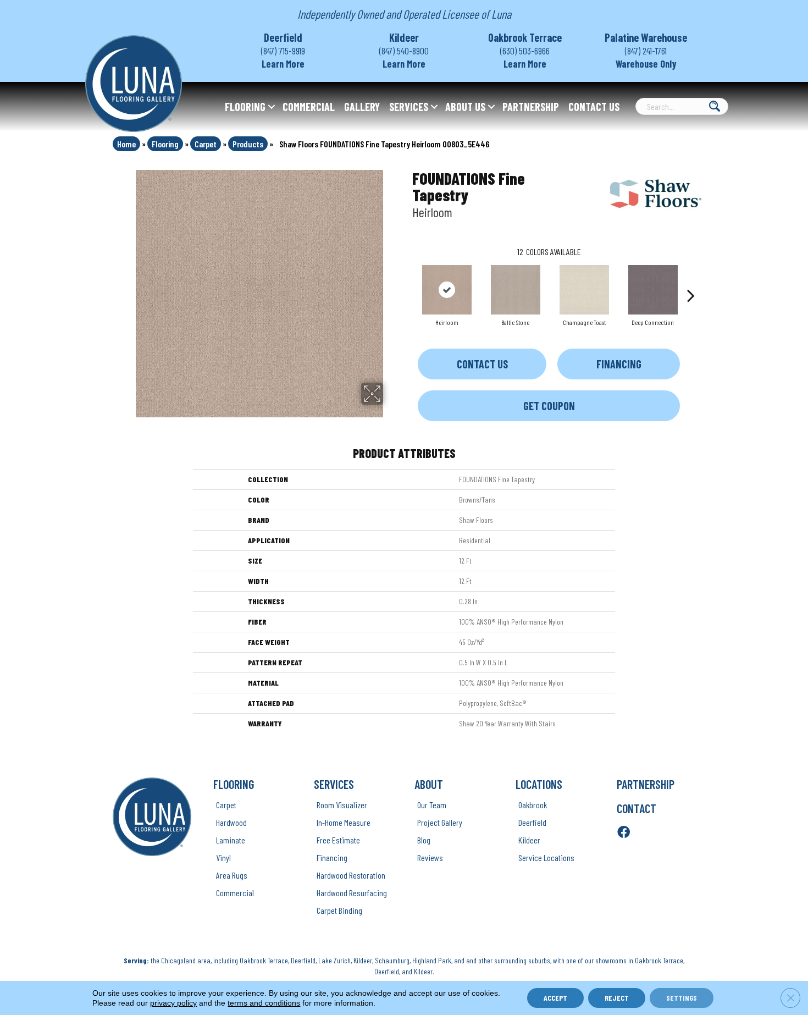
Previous (407, 278)
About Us (465, 106)
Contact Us (593, 106)
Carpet (206, 144)
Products (248, 144)
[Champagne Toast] (584, 289)
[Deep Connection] (653, 289)
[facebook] (623, 833)
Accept (555, 997)
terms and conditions (264, 1003)
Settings (681, 997)
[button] (271, 106)
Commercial (309, 106)
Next (691, 278)
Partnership (530, 106)
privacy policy (173, 1003)
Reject (617, 997)
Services (408, 106)
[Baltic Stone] (515, 289)
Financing (618, 364)
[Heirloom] (446, 289)
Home (126, 144)
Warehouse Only (646, 64)
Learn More (283, 64)
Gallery (362, 106)
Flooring (245, 106)
